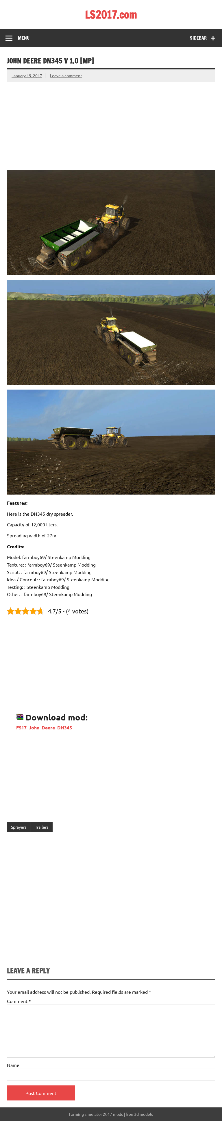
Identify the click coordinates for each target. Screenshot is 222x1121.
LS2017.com (111, 14)
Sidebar (198, 38)
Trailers (41, 826)
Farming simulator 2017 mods (96, 1114)
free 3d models (139, 1114)
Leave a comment (66, 75)
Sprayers (18, 826)
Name (13, 1065)
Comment (19, 1001)
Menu (23, 38)
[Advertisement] (111, 122)
